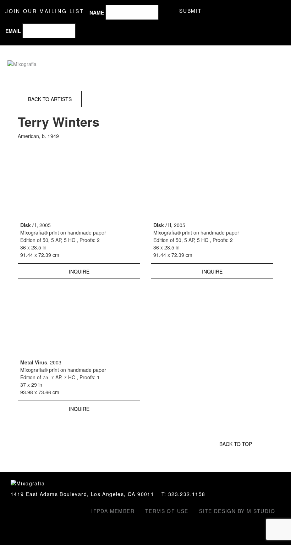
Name (96, 12)
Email (13, 30)
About (239, 65)
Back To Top (235, 443)
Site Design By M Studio (237, 510)
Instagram (15, 511)
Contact (264, 65)
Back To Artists (50, 99)
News (219, 65)
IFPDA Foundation (28, 511)
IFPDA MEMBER (112, 510)
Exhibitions (155, 65)
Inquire (79, 271)
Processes (192, 65)
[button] (278, 11)
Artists (124, 65)
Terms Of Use (166, 510)
